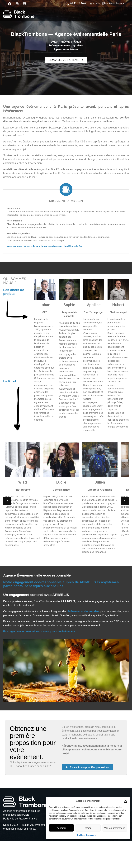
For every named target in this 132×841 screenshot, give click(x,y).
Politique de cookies (86, 835)
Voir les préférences (114, 828)
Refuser (88, 828)
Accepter (61, 828)
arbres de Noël (48, 121)
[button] (125, 800)
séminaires (29, 121)
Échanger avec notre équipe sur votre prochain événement (39, 631)
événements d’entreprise (83, 611)
